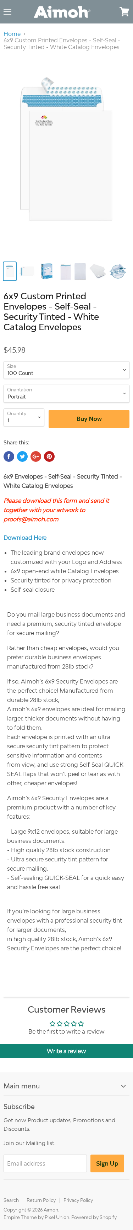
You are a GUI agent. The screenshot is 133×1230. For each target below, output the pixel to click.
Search (11, 1200)
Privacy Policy (78, 1200)
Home (12, 34)
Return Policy (41, 1200)
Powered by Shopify (94, 1217)
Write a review (66, 1051)
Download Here (25, 537)
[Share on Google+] (36, 456)
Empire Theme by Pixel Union (36, 1217)
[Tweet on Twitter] (22, 456)
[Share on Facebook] (9, 456)
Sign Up (107, 1163)
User (110, 11)
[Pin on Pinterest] (49, 456)
